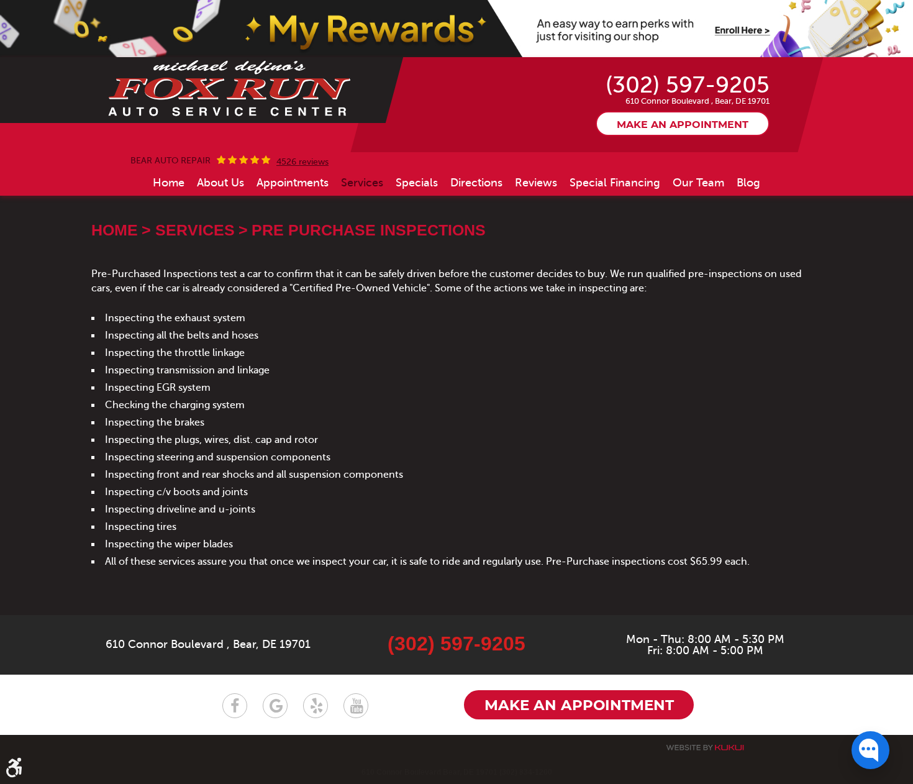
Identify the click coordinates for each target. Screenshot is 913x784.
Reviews (536, 182)
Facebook (234, 705)
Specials (417, 182)
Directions (476, 182)
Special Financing (615, 182)
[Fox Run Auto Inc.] (230, 89)
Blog (748, 182)
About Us (220, 182)
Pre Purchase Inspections (369, 230)
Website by (705, 747)
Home (168, 182)
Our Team (698, 182)
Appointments (293, 182)
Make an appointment (682, 125)
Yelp (315, 705)
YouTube (355, 705)
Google (275, 705)
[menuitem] (168, 183)
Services (362, 182)
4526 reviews (302, 162)
